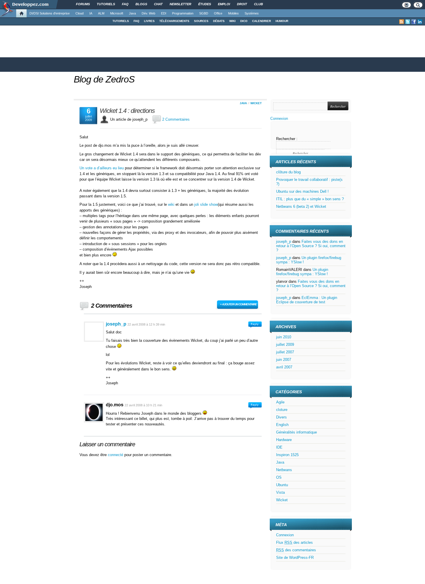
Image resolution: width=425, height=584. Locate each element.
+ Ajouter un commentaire (238, 304)
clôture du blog (288, 172)
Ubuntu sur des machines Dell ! (302, 191)
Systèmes (252, 13)
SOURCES (201, 21)
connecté (116, 455)
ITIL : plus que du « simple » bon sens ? (310, 199)
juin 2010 (283, 337)
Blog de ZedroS (104, 79)
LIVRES (149, 21)
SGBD (203, 13)
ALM (101, 13)
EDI (163, 13)
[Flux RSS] (401, 21)
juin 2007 (283, 359)
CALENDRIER (261, 21)
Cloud (79, 13)
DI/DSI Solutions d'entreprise (49, 13)
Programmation (182, 13)
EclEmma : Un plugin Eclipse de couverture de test (306, 299)
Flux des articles (294, 542)
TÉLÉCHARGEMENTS (174, 21)
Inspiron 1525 (287, 455)
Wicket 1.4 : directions (127, 111)
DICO (243, 21)
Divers (281, 417)
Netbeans (284, 470)
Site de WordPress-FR (295, 557)
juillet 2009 (285, 344)
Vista (280, 492)
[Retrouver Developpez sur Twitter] (407, 21)
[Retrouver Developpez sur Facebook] (413, 21)
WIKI (232, 21)
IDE (279, 447)
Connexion (279, 118)
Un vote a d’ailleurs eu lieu (102, 168)
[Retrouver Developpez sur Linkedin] (419, 21)
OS (279, 477)
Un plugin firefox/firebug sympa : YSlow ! (302, 271)
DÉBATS (219, 21)
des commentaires (296, 550)
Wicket (256, 103)
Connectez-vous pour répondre (255, 325)
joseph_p (116, 324)
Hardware (284, 440)
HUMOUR (282, 21)
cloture (281, 409)
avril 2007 (284, 367)
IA (90, 13)
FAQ (136, 21)
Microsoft (116, 13)
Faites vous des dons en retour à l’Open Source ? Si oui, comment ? (310, 245)
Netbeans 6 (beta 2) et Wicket (301, 206)
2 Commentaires (176, 119)
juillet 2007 (285, 352)
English (282, 425)
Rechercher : (287, 139)
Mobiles (233, 13)
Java (132, 13)
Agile (280, 402)
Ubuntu (282, 485)
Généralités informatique (296, 432)
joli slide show (206, 204)
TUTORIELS (120, 21)
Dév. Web (148, 13)
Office (218, 13)
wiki (171, 204)
